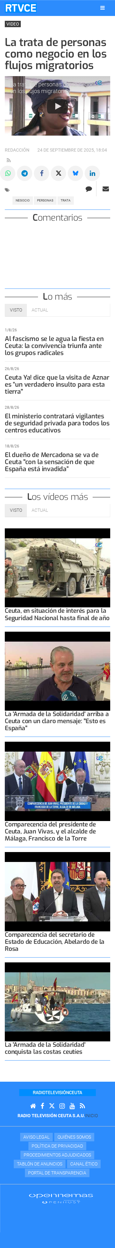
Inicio (91, 1115)
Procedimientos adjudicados (57, 1154)
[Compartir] (7, 173)
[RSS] (82, 1106)
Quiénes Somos (74, 1137)
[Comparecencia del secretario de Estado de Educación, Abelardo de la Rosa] (57, 891)
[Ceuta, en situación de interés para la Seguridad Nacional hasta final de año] (57, 568)
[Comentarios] (88, 188)
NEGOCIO (23, 200)
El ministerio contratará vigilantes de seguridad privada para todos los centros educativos (57, 423)
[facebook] (42, 1106)
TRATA (66, 200)
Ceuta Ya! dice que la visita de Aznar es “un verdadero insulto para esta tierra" (57, 384)
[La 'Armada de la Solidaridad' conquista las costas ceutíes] (57, 1002)
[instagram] (62, 1106)
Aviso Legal (36, 1137)
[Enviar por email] (105, 188)
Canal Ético (83, 1163)
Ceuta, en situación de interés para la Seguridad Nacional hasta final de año (57, 614)
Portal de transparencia (57, 1172)
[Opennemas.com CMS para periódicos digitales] (61, 1198)
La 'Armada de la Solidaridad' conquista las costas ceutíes (45, 1048)
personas (45, 200)
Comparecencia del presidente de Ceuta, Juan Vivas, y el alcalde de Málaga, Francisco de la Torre (50, 831)
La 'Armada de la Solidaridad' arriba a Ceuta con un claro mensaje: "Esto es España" (57, 721)
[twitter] (52, 1106)
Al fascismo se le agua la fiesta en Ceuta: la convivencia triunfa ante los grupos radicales (54, 346)
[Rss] (8, 160)
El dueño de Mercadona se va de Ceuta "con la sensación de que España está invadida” (52, 462)
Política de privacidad (57, 1146)
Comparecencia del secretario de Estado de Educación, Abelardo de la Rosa (54, 942)
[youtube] (72, 1106)
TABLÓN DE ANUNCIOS (39, 1163)
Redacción (17, 150)
